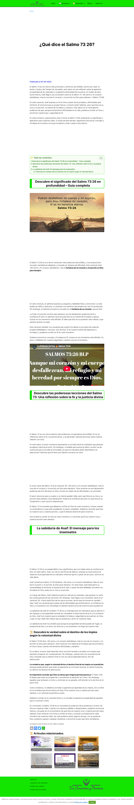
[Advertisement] (67, 27)
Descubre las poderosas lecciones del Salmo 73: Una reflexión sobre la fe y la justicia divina (67, 165)
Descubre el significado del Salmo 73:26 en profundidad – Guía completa (61, 161)
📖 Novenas (63, 3)
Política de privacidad (38, 789)
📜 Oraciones (78, 3)
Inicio (53, 3)
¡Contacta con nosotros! (39, 783)
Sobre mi (99, 3)
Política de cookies (37, 786)
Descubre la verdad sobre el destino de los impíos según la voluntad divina (64, 172)
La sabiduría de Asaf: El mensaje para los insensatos (54, 169)
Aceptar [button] (92, 802)
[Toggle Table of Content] (100, 158)
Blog (89, 3)
